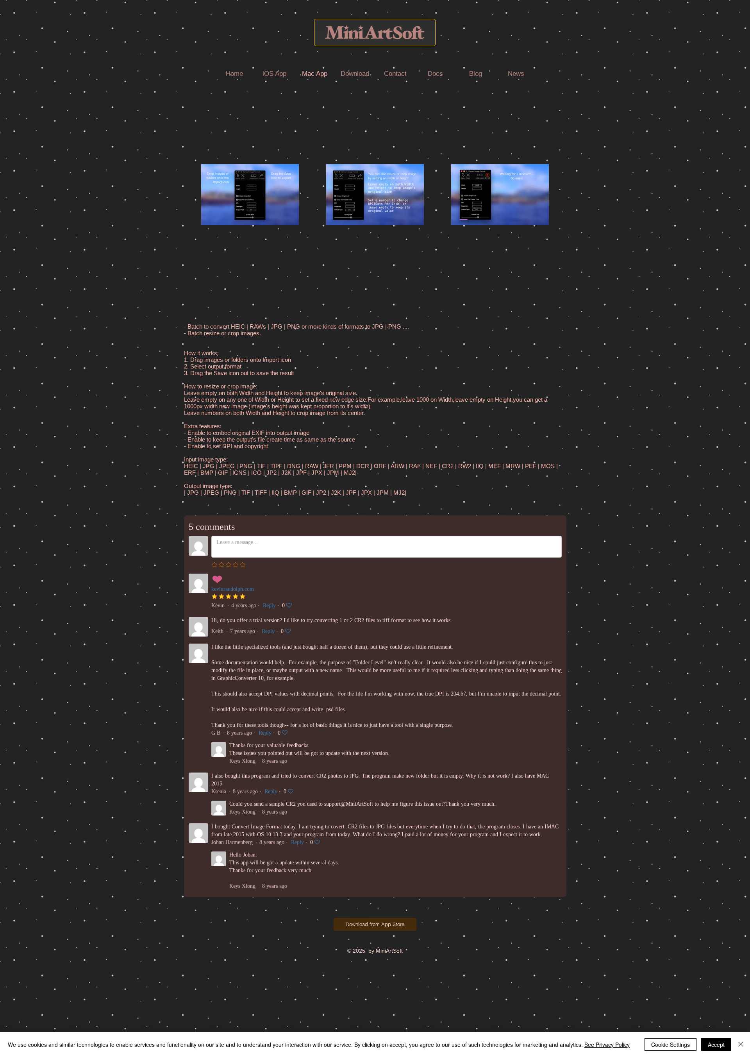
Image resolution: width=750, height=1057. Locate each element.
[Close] (740, 1044)
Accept (716, 1044)
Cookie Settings (670, 1044)
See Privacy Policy (607, 1044)
